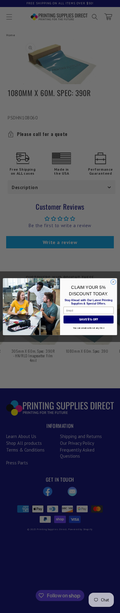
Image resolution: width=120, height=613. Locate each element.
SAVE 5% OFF (88, 319)
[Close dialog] (113, 282)
